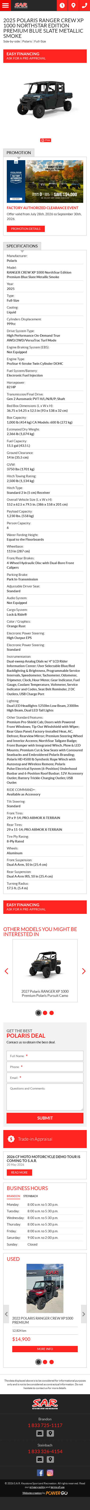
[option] (45, 970)
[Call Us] (84, 5)
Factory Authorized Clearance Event (42, 208)
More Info (45, 1349)
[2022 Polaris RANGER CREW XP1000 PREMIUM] (45, 1288)
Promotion (19, 152)
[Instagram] (50, 1473)
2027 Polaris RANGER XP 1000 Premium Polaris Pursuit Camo (45, 993)
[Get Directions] (73, 5)
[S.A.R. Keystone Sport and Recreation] (34, 5)
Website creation (32, 1493)
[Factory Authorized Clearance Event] (45, 181)
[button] (6, 971)
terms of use (57, 1487)
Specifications (22, 246)
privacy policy (37, 1487)
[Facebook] (40, 1473)
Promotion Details (25, 228)
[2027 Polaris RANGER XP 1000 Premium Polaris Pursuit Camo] (45, 964)
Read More (19, 1172)
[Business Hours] (62, 5)
